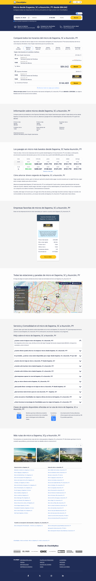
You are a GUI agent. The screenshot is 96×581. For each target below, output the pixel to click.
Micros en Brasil (24, 540)
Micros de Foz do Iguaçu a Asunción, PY (57, 498)
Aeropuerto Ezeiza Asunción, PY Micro (57, 528)
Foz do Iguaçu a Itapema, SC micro (22, 490)
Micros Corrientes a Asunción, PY (56, 480)
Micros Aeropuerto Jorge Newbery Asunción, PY (59, 525)
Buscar (76, 66)
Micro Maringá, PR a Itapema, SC (22, 498)
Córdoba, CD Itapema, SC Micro (21, 482)
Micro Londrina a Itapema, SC (21, 495)
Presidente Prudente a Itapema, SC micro (24, 508)
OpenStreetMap (74, 312)
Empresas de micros (26, 567)
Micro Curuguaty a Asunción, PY (55, 487)
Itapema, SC (65, 283)
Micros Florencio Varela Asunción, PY (57, 492)
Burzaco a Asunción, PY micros (55, 475)
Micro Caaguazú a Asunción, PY (55, 477)
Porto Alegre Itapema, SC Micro (21, 505)
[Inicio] (20, 2)
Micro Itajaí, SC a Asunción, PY (55, 500)
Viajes (41, 567)
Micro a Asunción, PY (44, 540)
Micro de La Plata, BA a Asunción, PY (56, 503)
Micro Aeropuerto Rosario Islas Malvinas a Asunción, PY (61, 530)
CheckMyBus (17, 540)
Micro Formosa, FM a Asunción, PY (56, 495)
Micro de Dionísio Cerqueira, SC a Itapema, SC (25, 485)
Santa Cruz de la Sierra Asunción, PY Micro (58, 515)
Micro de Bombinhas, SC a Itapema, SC (23, 475)
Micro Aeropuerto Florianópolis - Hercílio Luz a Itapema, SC (28, 525)
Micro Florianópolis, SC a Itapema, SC (23, 487)
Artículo (62, 564)
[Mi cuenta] (70, 2)
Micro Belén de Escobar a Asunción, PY (57, 470)
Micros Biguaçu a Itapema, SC (21, 472)
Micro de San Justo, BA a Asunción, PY (57, 513)
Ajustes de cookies (45, 564)
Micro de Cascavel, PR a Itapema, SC (22, 477)
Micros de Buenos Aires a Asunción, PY (57, 472)
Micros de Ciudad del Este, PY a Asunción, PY (58, 482)
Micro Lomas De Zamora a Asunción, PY (57, 505)
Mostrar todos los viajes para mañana (49, 88)
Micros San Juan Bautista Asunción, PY (57, 510)
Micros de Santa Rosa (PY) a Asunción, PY (58, 518)
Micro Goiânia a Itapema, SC (21, 492)
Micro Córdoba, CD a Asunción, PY (56, 485)
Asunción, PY (76, 283)
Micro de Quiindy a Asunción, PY (56, 508)
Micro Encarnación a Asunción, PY (56, 490)
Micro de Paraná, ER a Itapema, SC (22, 500)
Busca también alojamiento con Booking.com (25, 21)
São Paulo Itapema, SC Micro (21, 513)
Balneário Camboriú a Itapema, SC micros (24, 470)
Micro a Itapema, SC (34, 540)
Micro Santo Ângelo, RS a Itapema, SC (23, 510)
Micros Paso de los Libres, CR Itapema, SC (24, 503)
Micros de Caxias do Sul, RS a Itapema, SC (24, 480)
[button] (38, 312)
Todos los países (65, 567)
